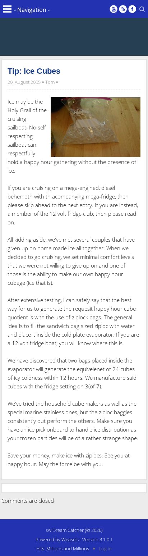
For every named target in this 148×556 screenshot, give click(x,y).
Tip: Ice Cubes (34, 71)
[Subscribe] (123, 9)
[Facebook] (132, 9)
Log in (105, 548)
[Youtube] (113, 9)
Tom (50, 82)
